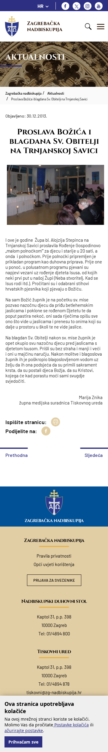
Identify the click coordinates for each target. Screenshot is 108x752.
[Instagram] (88, 6)
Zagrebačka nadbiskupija (44, 26)
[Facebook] (65, 6)
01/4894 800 (58, 633)
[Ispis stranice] (55, 421)
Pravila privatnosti (54, 555)
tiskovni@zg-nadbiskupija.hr (54, 692)
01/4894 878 (58, 684)
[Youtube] (99, 6)
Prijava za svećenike (54, 580)
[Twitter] (76, 6)
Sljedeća (94, 455)
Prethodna (16, 455)
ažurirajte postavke (23, 730)
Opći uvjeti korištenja (54, 564)
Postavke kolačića (71, 725)
